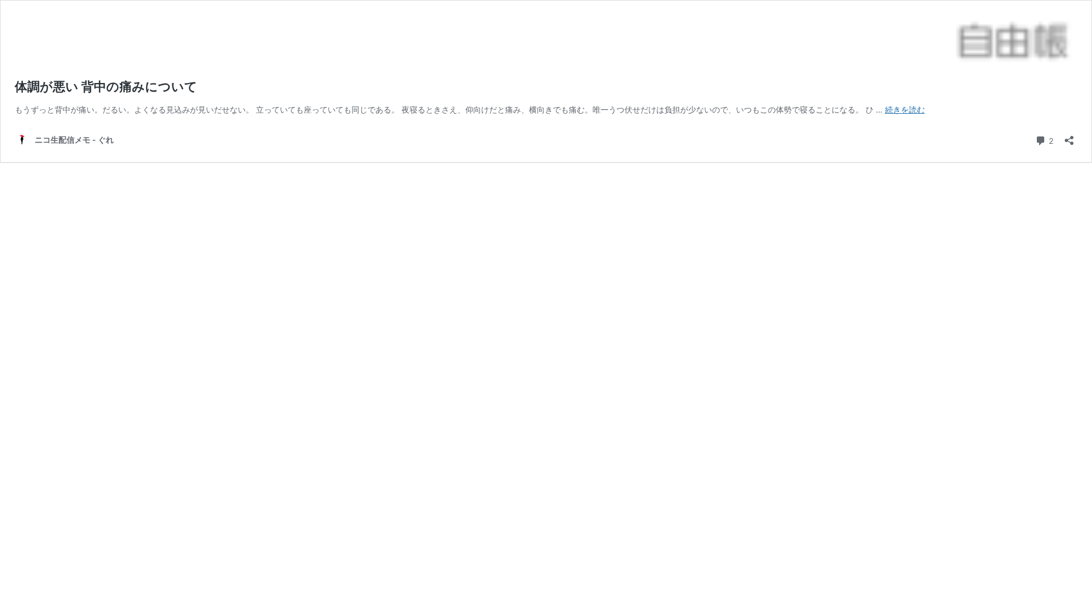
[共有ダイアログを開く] (1069, 137)
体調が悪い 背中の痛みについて (106, 86)
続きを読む (905, 109)
